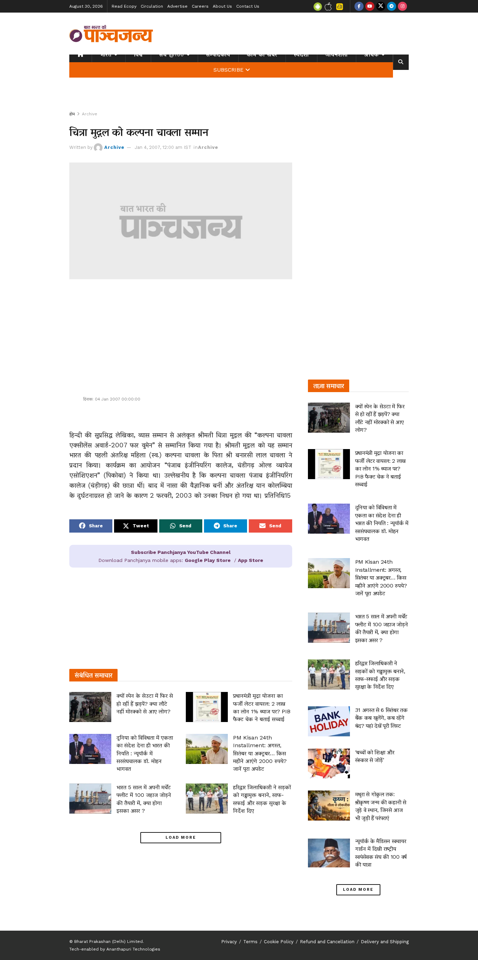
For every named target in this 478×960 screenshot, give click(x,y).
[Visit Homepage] (111, 33)
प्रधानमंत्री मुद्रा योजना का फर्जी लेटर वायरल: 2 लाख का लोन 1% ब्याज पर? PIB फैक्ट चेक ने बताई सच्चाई (380, 468)
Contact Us (247, 6)
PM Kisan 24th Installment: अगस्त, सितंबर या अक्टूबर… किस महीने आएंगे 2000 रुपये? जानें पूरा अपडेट (260, 753)
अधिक (371, 54)
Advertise (177, 6)
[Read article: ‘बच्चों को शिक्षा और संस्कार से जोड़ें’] (329, 764)
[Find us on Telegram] (391, 6)
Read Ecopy (124, 6)
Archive (89, 113)
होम (72, 113)
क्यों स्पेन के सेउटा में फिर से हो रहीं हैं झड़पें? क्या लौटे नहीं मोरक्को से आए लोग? (145, 703)
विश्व (138, 54)
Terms (250, 941)
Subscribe (228, 70)
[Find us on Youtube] (369, 6)
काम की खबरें (262, 54)
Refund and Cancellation (327, 941)
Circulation (152, 6)
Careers (200, 6)
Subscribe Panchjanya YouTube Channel (181, 552)
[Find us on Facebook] (359, 6)
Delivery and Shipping (385, 941)
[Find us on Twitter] (380, 6)
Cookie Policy (279, 941)
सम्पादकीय (218, 54)
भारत (106, 54)
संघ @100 (171, 54)
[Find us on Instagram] (402, 6)
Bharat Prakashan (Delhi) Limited (108, 941)
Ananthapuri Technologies (133, 949)
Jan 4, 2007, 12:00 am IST (163, 147)
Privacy (229, 941)
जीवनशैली (336, 54)
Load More (181, 837)
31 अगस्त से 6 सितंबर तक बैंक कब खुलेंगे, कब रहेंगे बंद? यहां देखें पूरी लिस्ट (381, 718)
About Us (222, 6)
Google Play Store (208, 560)
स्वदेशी (301, 54)
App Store (250, 560)
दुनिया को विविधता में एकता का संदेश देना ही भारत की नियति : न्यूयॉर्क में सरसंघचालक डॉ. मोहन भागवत (145, 753)
